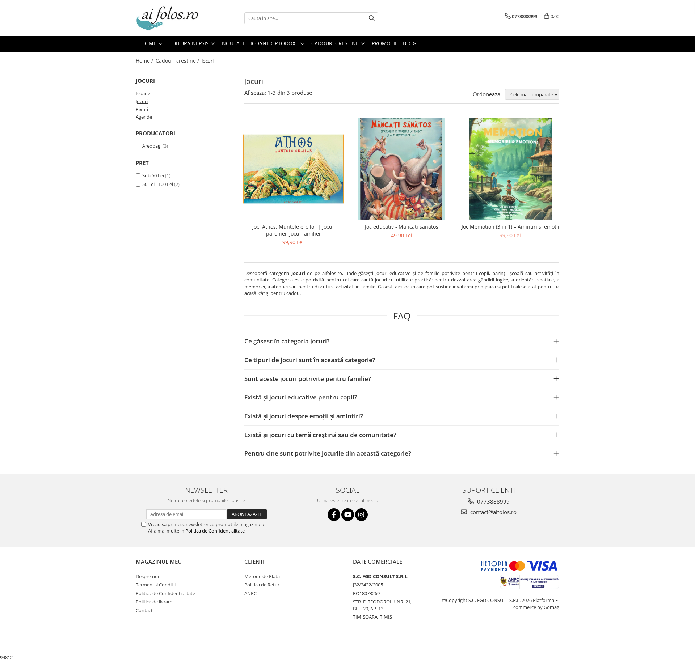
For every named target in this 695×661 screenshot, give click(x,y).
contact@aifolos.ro (493, 512)
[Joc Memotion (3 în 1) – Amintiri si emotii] (510, 169)
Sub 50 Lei (153, 175)
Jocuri (142, 101)
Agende (144, 117)
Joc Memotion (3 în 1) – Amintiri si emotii (510, 226)
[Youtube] (347, 514)
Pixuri (142, 109)
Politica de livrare (154, 601)
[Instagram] (361, 514)
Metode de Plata (262, 576)
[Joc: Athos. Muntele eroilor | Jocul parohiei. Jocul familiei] (293, 169)
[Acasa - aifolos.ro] (172, 18)
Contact (144, 610)
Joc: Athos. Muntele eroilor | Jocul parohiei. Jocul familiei (293, 230)
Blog (409, 43)
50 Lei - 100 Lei (157, 184)
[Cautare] (371, 18)
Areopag (151, 146)
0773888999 (493, 501)
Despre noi (147, 576)
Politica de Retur (261, 584)
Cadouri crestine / (178, 60)
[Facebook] (334, 514)
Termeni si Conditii (156, 584)
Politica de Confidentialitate (215, 530)
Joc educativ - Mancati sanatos (401, 226)
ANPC (250, 593)
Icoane (143, 93)
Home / (145, 60)
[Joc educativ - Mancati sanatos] (401, 169)
